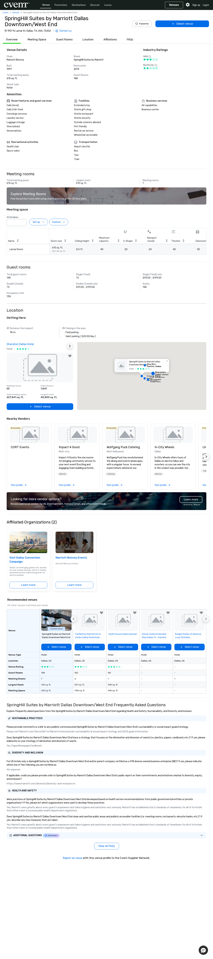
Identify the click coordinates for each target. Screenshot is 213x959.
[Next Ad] (70, 346)
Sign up (196, 5)
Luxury (108, 5)
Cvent (5, 12)
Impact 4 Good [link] (69, 447)
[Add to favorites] (70, 356)
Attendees (12, 217)
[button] (23, 221)
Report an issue (72, 858)
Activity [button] (62, 474)
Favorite (144, 23)
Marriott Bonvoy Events (71, 557)
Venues (46, 4)
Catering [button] (110, 474)
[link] (29, 435)
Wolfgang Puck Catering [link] (123, 447)
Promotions (61, 5)
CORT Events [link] (20, 447)
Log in (206, 5)
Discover (95, 5)
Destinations (79, 5)
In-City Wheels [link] (164, 447)
